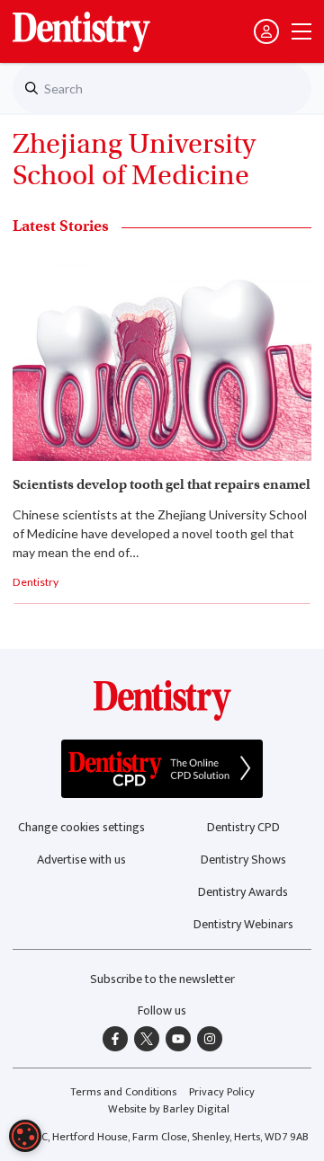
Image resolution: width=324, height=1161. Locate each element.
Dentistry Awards (243, 892)
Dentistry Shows (243, 859)
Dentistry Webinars (243, 924)
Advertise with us (81, 859)
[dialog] (25, 1136)
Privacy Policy (222, 1092)
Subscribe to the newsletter (162, 979)
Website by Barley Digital (169, 1109)
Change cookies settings (81, 827)
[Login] (266, 31)
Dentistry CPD (243, 827)
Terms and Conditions (123, 1092)
